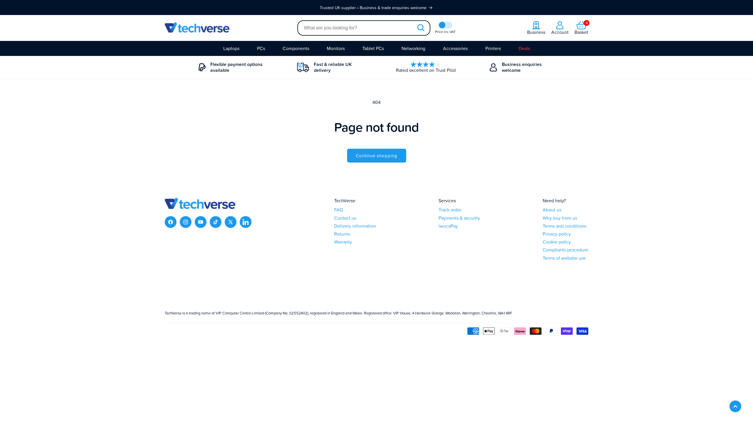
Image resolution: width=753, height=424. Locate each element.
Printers (493, 48)
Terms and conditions (564, 226)
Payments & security (459, 218)
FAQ (338, 210)
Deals (524, 48)
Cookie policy (557, 242)
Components (296, 48)
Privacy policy (557, 234)
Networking (413, 48)
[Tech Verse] (200, 207)
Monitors (336, 48)
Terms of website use (564, 258)
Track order (450, 210)
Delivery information (355, 226)
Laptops (231, 48)
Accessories (455, 48)
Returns (342, 234)
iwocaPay (448, 226)
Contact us (345, 218)
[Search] (420, 28)
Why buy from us (560, 218)
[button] (581, 28)
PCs (261, 48)
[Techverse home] (231, 28)
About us (552, 210)
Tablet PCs (373, 48)
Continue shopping (376, 156)
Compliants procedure (565, 250)
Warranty (343, 242)
